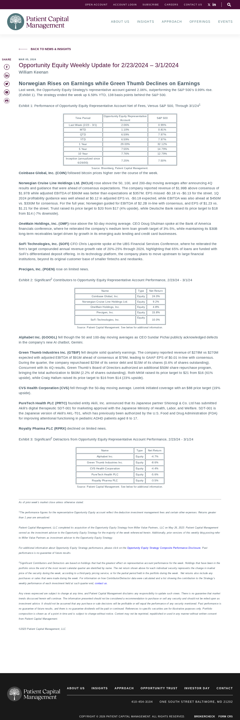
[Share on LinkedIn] (7, 75)
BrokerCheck (204, 716)
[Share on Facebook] (7, 67)
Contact (225, 688)
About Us (120, 21)
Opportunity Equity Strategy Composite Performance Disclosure (164, 548)
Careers (171, 5)
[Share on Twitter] (7, 84)
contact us (101, 583)
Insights (145, 21)
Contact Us (193, 5)
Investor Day (197, 688)
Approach (172, 21)
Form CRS (225, 716)
